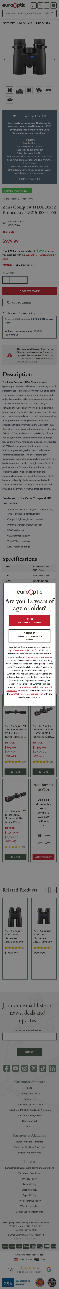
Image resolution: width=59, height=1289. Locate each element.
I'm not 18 (29, 636)
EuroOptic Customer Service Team (27, 693)
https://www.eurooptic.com (21, 650)
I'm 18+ (29, 621)
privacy (19, 687)
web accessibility (31, 687)
